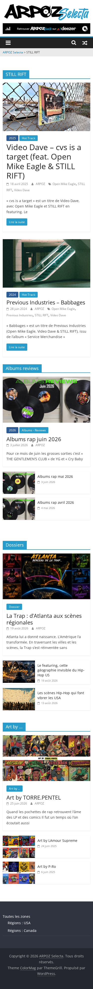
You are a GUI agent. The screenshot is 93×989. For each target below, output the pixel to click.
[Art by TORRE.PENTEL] (46, 738)
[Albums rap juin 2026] (46, 379)
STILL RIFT (41, 315)
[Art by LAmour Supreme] (19, 838)
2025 (12, 138)
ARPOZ (41, 184)
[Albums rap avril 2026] (19, 500)
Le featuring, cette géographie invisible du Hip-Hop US (61, 670)
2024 (12, 295)
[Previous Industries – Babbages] (46, 242)
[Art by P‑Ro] (19, 864)
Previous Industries (19, 315)
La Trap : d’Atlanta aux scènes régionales (44, 619)
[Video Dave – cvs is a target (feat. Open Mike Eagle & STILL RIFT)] (46, 85)
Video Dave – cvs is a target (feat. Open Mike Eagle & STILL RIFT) (43, 161)
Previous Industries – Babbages (45, 302)
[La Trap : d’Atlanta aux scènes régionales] (46, 556)
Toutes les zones (16, 916)
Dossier (14, 607)
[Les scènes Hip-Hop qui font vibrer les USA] (19, 690)
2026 (12, 430)
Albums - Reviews (34, 430)
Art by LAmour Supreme (57, 840)
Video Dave (22, 190)
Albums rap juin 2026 (33, 439)
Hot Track (28, 138)
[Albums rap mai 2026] (19, 474)
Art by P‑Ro (46, 866)
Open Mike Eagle (64, 184)
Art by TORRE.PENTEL (33, 797)
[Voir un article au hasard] (84, 42)
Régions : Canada (22, 930)
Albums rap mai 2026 (55, 476)
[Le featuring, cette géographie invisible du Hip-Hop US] (19, 663)
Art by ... (14, 788)
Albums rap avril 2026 (55, 502)
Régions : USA (19, 922)
